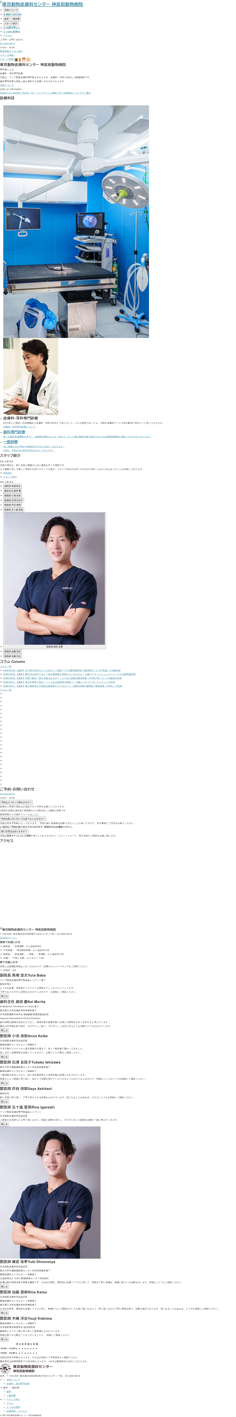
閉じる (4, 996)
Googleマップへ (8, 937)
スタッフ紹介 (10, 23)
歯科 (9, 1391)
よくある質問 (10, 31)
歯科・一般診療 (12, 18)
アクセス (7, 35)
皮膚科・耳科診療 (12, 14)
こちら (35, 814)
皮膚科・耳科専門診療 (18, 1383)
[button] (12, 486)
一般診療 (11, 1395)
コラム (6, 27)
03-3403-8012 (7, 43)
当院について (10, 9)
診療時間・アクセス (17, 1411)
